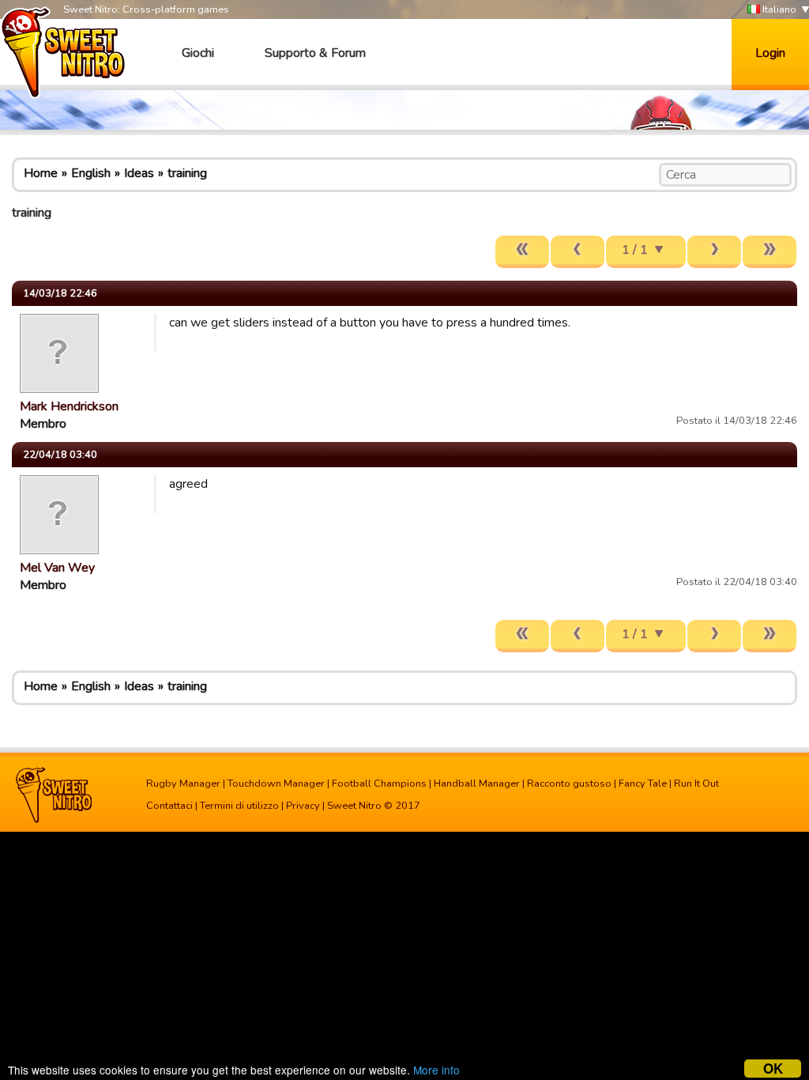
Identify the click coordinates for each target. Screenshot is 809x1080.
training (187, 173)
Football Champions (379, 783)
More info (436, 1070)
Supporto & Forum (315, 53)
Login (770, 53)
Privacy (303, 806)
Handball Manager (477, 783)
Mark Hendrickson (69, 406)
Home (41, 173)
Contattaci (169, 806)
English (91, 173)
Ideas (139, 173)
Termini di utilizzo (239, 806)
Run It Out (696, 783)
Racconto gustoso (569, 783)
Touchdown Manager (276, 783)
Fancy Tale (643, 783)
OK (773, 1068)
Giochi (198, 53)
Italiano (778, 9)
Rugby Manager (183, 783)
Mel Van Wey (57, 567)
